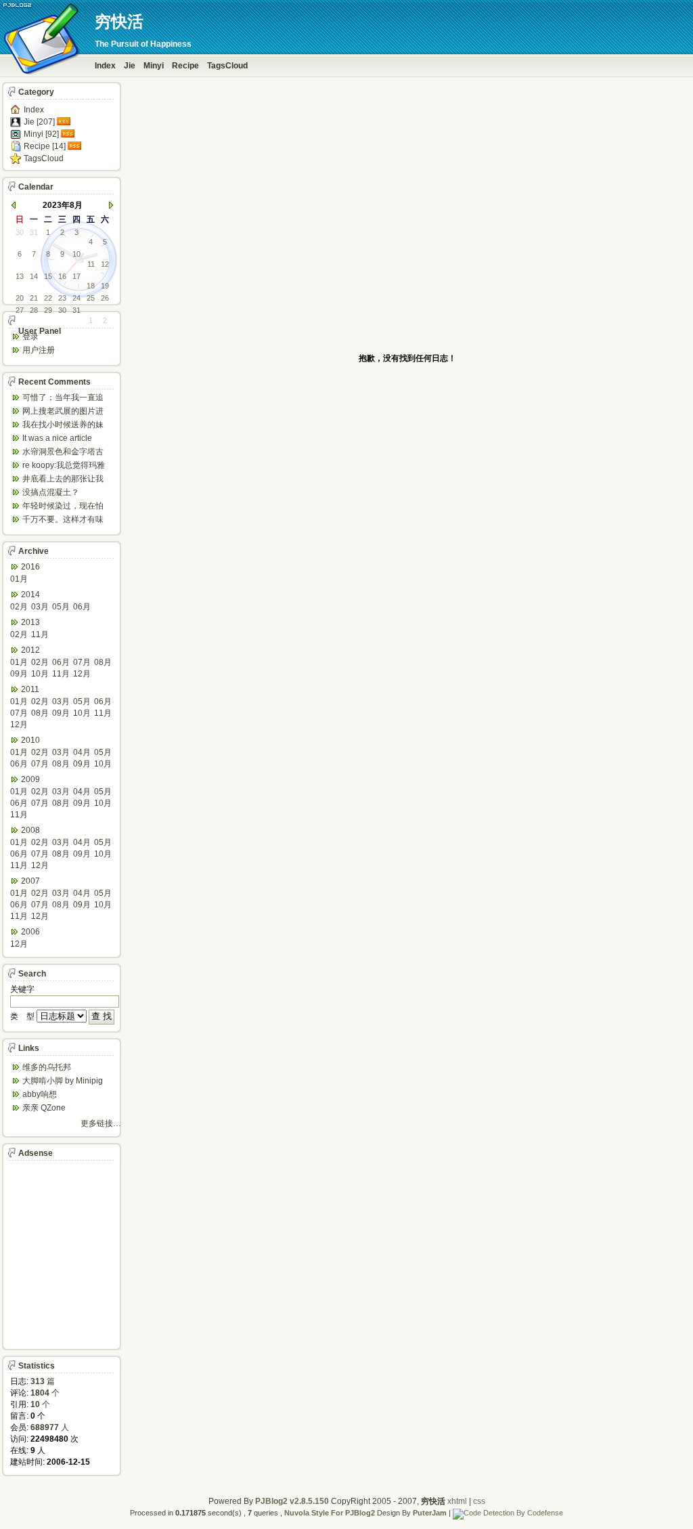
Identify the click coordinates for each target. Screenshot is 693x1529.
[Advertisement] (407, 315)
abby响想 (39, 1094)
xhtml (457, 1501)
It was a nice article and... (57, 439)
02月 (19, 606)
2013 (30, 622)
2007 (30, 881)
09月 (19, 674)
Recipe (185, 65)
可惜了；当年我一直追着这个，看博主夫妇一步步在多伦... (63, 398)
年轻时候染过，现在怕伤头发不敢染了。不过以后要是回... (63, 507)
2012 (30, 650)
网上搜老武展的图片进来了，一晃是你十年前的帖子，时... (63, 412)
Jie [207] (39, 122)
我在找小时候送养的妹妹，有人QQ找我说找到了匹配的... (65, 425)
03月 (40, 606)
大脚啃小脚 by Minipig (62, 1080)
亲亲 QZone (44, 1108)
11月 (40, 634)
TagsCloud (227, 65)
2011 (30, 689)
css (479, 1501)
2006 (30, 931)
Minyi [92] (41, 134)
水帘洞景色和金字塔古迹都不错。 (63, 452)
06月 (82, 606)
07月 (82, 662)
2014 (30, 594)
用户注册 (38, 350)
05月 (61, 606)
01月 (19, 579)
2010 (30, 740)
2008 (30, 830)
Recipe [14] (45, 146)
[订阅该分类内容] (65, 122)
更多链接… (101, 1123)
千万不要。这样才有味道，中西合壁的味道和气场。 (63, 520)
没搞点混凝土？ (50, 492)
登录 (30, 336)
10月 (40, 674)
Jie (129, 65)
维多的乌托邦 (46, 1067)
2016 (30, 567)
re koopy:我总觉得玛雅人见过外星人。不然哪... (66, 466)
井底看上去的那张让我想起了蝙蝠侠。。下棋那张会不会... (63, 480)
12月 (82, 674)
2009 (30, 779)
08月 (103, 662)
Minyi (153, 65)
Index (105, 65)
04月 (82, 752)
